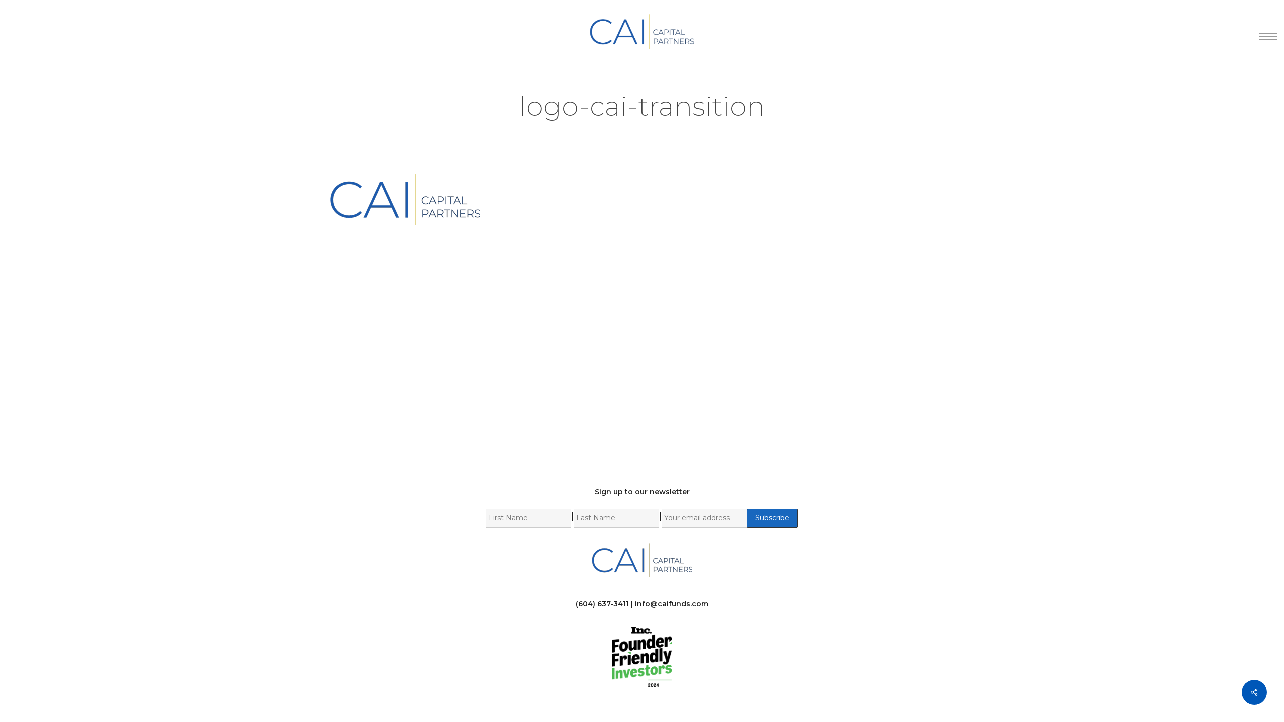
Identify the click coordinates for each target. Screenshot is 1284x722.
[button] (1264, 31)
